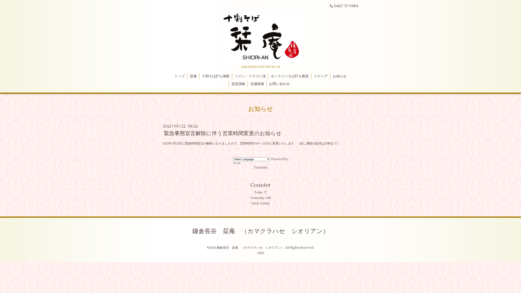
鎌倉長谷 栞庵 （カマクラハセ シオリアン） (260, 231)
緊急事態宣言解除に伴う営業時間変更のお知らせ (222, 133)
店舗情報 (257, 84)
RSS (261, 253)
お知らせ (340, 76)
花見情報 (238, 84)
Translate (260, 167)
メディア (321, 76)
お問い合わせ (279, 84)
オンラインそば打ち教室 (290, 76)
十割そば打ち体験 (216, 76)
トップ (179, 76)
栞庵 (193, 76)
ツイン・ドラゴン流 (250, 76)
